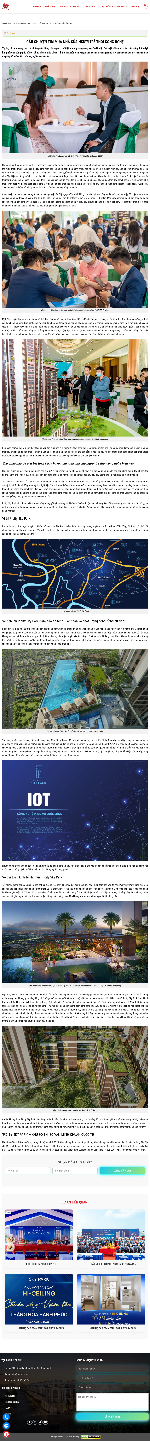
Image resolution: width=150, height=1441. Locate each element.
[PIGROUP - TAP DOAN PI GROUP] (6, 6)
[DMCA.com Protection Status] (90, 1436)
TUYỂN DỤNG (89, 6)
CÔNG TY (74, 6)
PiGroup (37, 6)
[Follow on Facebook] (29, 1422)
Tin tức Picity (26, 23)
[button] (145, 6)
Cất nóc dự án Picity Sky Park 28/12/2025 (113, 1264)
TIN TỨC (121, 6)
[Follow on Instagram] (34, 1422)
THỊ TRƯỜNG (106, 6)
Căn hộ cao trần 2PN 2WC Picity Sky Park (41, 1328)
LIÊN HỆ (135, 6)
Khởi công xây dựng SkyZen (41, 1264)
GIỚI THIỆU (50, 6)
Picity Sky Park (20, 519)
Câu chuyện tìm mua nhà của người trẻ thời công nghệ (101, 52)
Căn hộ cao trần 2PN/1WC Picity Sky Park (113, 1328)
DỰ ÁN (63, 6)
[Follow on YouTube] (45, 1422)
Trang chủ (6, 23)
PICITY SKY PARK (15, 1135)
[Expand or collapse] (144, 33)
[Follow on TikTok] (40, 1422)
